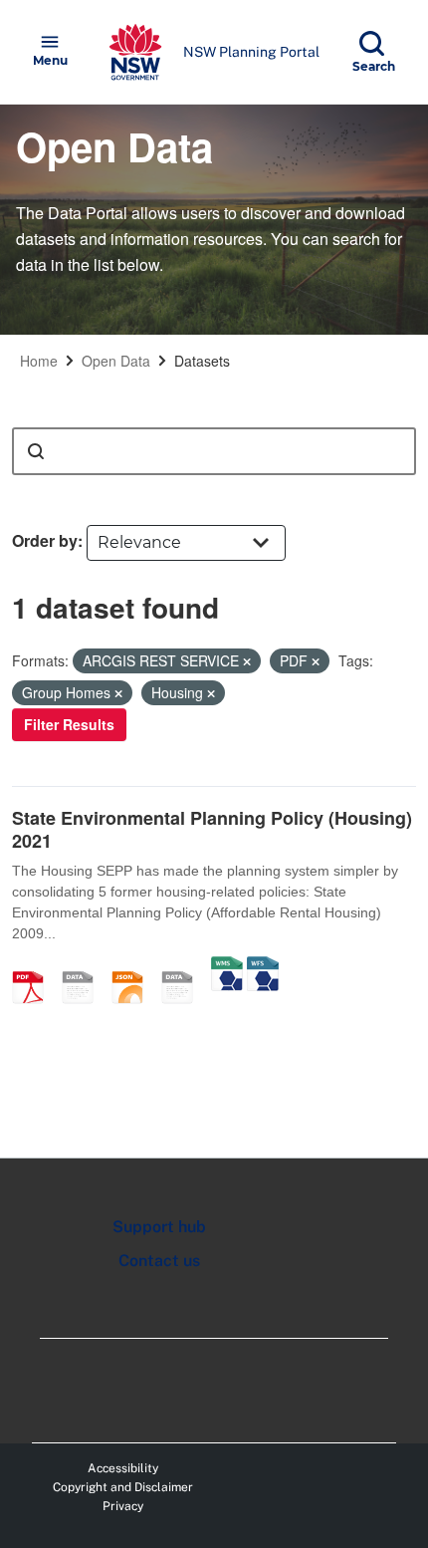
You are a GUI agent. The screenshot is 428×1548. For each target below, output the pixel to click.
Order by (45, 540)
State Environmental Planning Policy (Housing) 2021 (212, 829)
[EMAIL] (84, 966)
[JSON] (134, 966)
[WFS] (263, 966)
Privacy (123, 1506)
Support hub (159, 1226)
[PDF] (35, 966)
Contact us (159, 1260)
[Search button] (36, 451)
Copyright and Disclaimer (123, 1487)
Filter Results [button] (69, 724)
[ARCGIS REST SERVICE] (184, 966)
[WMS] (227, 966)
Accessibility (123, 1468)
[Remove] (247, 661)
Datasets (202, 361)
